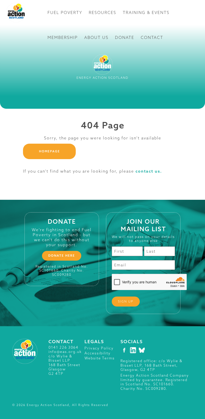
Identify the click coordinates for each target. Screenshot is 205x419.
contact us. (149, 171)
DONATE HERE (61, 255)
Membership (63, 37)
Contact (152, 37)
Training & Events (146, 12)
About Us (96, 37)
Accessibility (97, 353)
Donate (124, 37)
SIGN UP (125, 301)
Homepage (49, 151)
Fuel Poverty (65, 12)
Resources (102, 12)
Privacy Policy (99, 348)
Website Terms (99, 358)
